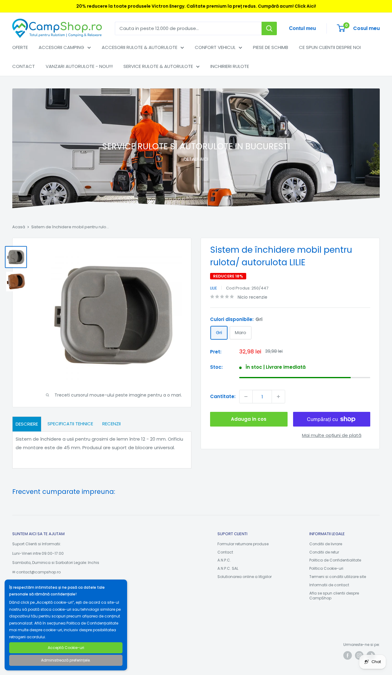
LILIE (213, 288)
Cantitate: (223, 396)
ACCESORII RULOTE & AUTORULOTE (139, 47)
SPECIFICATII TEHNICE (70, 423)
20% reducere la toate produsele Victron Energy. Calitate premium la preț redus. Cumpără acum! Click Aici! (196, 6)
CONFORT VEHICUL (215, 47)
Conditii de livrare (325, 543)
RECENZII (111, 423)
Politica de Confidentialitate (335, 560)
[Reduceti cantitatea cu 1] (245, 396)
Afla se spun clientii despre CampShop (334, 596)
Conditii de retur (324, 552)
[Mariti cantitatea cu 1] (278, 396)
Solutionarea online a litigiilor (244, 576)
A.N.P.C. (224, 560)
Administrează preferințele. (66, 660)
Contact (225, 552)
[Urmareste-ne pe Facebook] (347, 655)
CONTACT (23, 66)
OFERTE (20, 47)
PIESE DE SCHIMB (270, 47)
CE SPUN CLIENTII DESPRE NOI (330, 47)
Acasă (18, 227)
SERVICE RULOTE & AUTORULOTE (158, 66)
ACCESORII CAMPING (61, 47)
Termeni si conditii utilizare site (337, 576)
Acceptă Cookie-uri (66, 647)
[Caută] (269, 28)
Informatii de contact (329, 584)
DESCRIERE (27, 424)
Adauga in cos (248, 419)
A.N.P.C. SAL (227, 568)
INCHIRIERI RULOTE (229, 66)
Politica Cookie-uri (326, 568)
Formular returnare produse (243, 543)
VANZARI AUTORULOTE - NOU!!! (79, 66)
